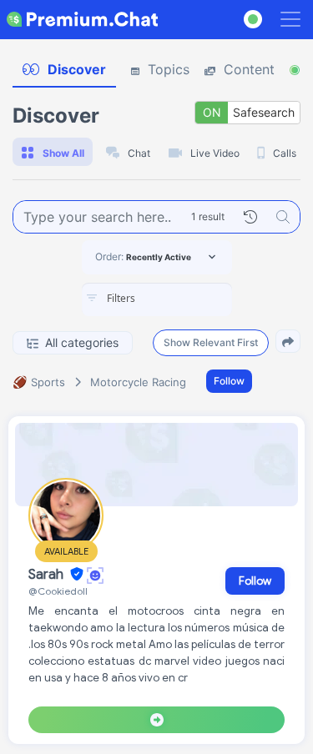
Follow (229, 380)
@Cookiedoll (58, 591)
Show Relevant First (211, 342)
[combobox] (157, 299)
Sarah (47, 574)
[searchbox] (182, 298)
